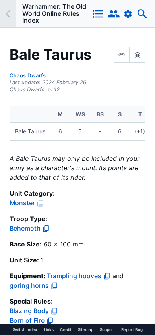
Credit (66, 329)
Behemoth (25, 228)
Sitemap (85, 329)
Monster (22, 203)
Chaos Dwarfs (28, 75)
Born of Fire (27, 320)
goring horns (29, 285)
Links (49, 329)
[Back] (8, 13)
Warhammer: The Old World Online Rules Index (54, 13)
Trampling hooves (74, 276)
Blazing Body (29, 311)
